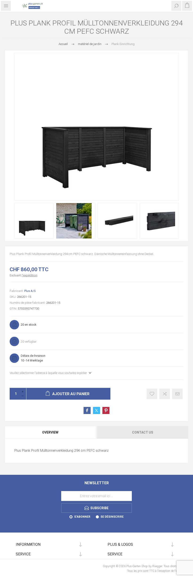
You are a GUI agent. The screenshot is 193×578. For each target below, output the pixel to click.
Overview (50, 432)
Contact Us (142, 432)
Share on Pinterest (105, 410)
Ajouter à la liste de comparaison (164, 394)
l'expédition (29, 275)
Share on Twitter (96, 410)
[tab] (50, 432)
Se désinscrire (112, 516)
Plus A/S (30, 291)
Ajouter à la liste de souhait (152, 394)
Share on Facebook (87, 410)
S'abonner (82, 516)
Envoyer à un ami (177, 394)
